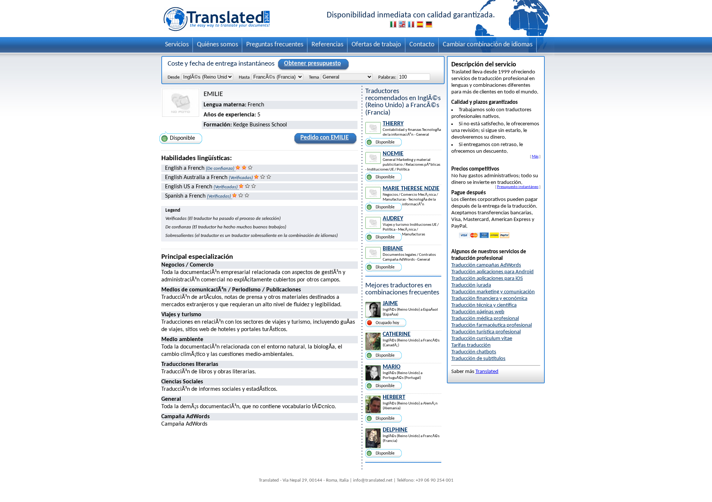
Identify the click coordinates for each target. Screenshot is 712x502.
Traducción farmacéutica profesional (491, 325)
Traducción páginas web (477, 312)
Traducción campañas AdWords (486, 265)
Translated (486, 371)
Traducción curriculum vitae (481, 338)
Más (535, 156)
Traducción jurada (471, 285)
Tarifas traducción (471, 345)
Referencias (327, 45)
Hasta (244, 77)
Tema (314, 77)
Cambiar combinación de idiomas (488, 45)
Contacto (422, 45)
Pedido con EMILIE (324, 138)
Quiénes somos (217, 45)
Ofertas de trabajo (376, 45)
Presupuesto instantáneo (517, 187)
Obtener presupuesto (312, 63)
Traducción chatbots (473, 352)
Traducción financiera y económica (489, 298)
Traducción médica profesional (485, 318)
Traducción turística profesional (486, 332)
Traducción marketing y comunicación (493, 292)
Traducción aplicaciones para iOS (487, 278)
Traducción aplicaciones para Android (492, 272)
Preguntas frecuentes (274, 45)
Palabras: (387, 77)
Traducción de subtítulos (478, 358)
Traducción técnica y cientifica (484, 305)
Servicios (177, 45)
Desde (173, 77)
